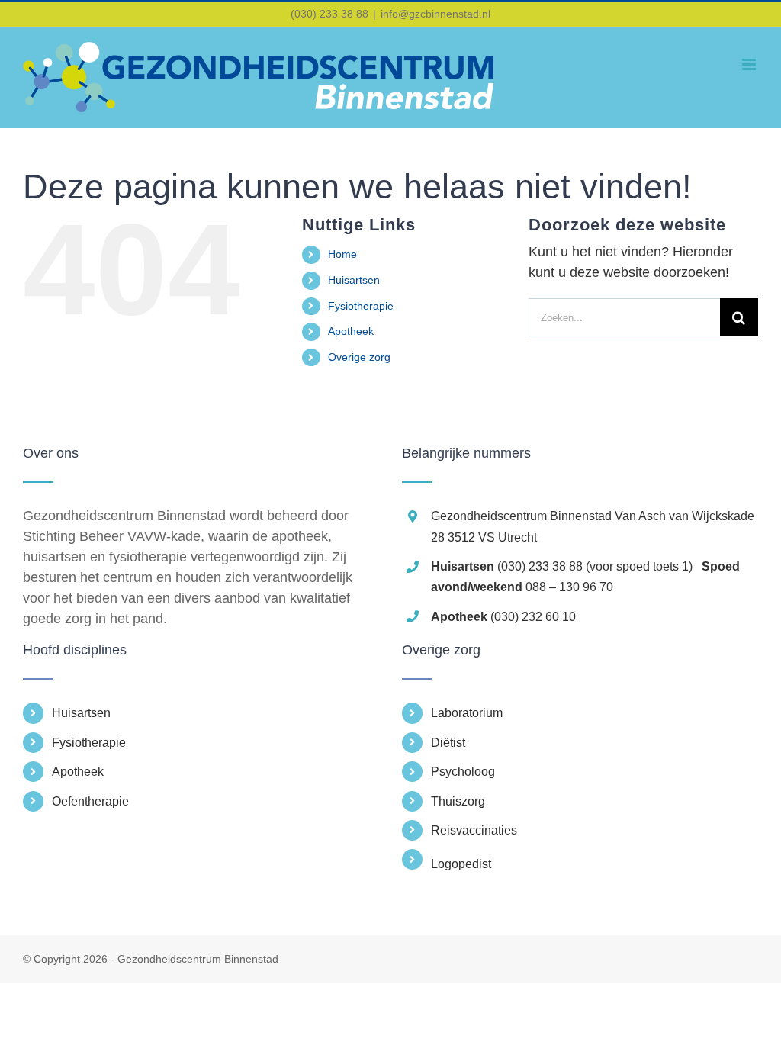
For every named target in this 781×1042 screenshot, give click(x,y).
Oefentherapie (90, 801)
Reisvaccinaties (474, 830)
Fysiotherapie (361, 306)
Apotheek (351, 331)
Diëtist (448, 742)
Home (342, 254)
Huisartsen (354, 280)
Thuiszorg (458, 801)
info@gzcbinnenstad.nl (435, 14)
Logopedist (461, 863)
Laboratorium (467, 712)
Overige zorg (359, 357)
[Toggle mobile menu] (750, 64)
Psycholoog (463, 771)
